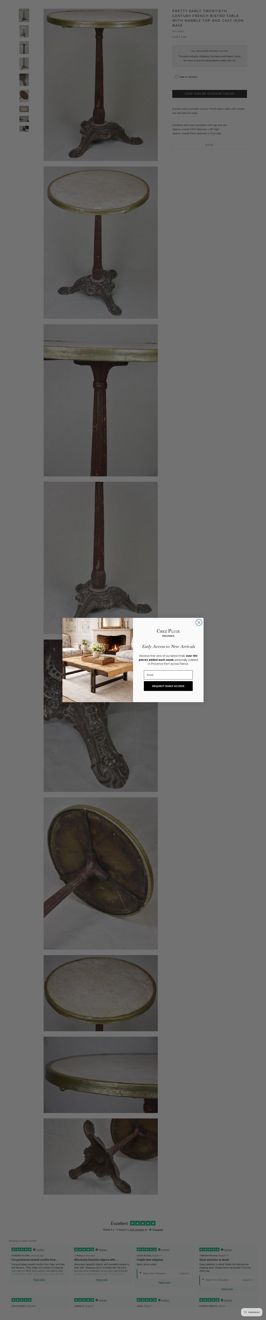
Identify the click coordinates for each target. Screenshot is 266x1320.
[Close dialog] (199, 622)
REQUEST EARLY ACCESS (168, 686)
